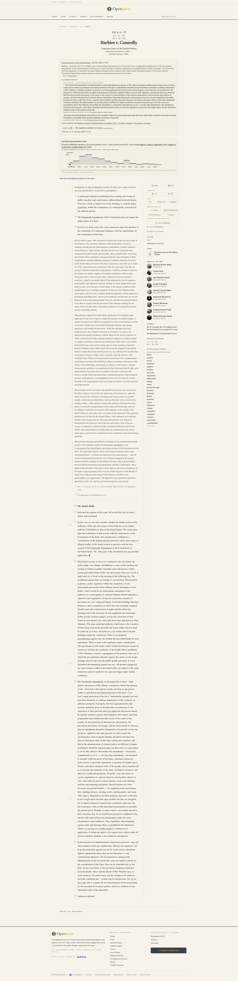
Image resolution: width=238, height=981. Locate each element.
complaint (151, 414)
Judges (83, 16)
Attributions (118, 975)
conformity (151, 420)
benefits (150, 390)
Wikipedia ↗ (73, 76)
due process (132, 685)
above (149, 355)
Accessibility (75, 975)
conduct (150, 417)
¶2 (76, 196)
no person (100, 338)
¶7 (76, 390)
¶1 (76, 187)
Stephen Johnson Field (162, 310)
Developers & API (158, 936)
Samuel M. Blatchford (162, 297)
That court (130, 413)
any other (108, 755)
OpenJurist (63, 26)
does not (125, 217)
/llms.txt (154, 940)
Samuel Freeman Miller (162, 290)
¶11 (75, 506)
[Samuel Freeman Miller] (149, 291)
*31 (70, 664)
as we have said (153, 387)
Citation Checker (117, 965)
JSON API (154, 943)
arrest (149, 384)
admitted (150, 364)
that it (120, 461)
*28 (70, 299)
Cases (55, 16)
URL (150, 202)
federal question (103, 540)
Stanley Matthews (160, 303)
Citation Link (161, 202)
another (150, 370)
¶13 (75, 522)
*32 (70, 798)
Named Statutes (116, 956)
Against (150, 367)
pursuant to (107, 260)
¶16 (75, 842)
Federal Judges (116, 946)
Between (150, 393)
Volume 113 (73, 26)
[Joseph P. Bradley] (149, 285)
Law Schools (115, 952)
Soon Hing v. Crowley (97, 120)
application (151, 379)
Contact (88, 975)
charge (150, 408)
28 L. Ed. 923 (119, 38)
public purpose (106, 828)
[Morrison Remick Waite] (149, 266)
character (151, 405)
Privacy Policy (145, 975)
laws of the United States (111, 529)
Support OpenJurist (168, 950)
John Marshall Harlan (161, 278)
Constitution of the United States (87, 448)
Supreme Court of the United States (119, 48)
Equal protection (108, 692)
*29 (70, 406)
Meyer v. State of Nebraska (151, 145)
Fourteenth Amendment (92, 217)
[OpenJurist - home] (119, 9)
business (150, 399)
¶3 (76, 217)
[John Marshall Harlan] (149, 278)
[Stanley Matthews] (149, 304)
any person (105, 270)
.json (69, 911)
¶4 (76, 227)
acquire (150, 358)
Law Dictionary (116, 943)
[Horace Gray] (149, 272)
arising (149, 382)
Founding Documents (118, 959)
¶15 (75, 681)
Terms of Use (131, 975)
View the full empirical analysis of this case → (78, 178)
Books (110, 16)
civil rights (111, 710)
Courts (73, 16)
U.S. (81, 26)
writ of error (123, 481)
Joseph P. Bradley (160, 284)
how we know (108, 128)
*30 (70, 525)
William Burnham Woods (162, 316)
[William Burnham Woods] (149, 317)
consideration (152, 423)
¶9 (76, 486)
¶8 (76, 441)
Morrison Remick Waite (162, 265)
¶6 (76, 315)
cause (149, 402)
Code (63, 16)
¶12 (75, 512)
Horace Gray (158, 271)
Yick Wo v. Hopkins (125, 123)
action (149, 361)
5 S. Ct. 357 (119, 36)
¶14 (75, 561)
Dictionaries (96, 16)
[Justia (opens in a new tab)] (81, 957)
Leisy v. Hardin (97, 112)
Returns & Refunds (102, 975)
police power (83, 220)
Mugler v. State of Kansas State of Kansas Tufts (97, 123)
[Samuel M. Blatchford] (149, 298)
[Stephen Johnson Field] (149, 311)
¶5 (76, 240)
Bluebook (173, 202)
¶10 (75, 495)
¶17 (75, 896)
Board (149, 396)
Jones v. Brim (108, 112)
